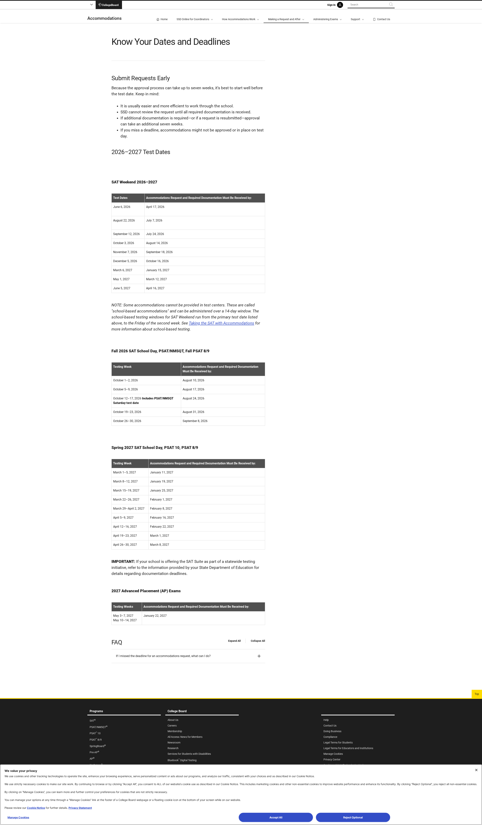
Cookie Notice (36, 807)
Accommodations (104, 18)
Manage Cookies (18, 817)
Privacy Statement (80, 807)
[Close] (476, 770)
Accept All (275, 817)
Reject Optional (353, 817)
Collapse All (258, 640)
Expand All (234, 640)
